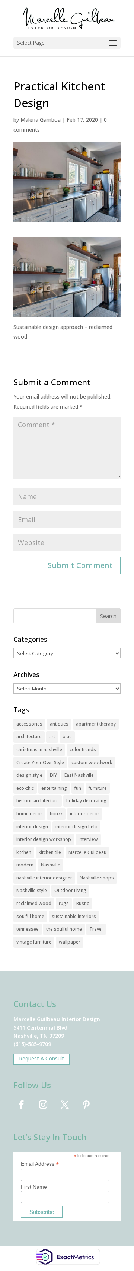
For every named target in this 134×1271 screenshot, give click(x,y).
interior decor (84, 814)
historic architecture (37, 801)
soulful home (30, 916)
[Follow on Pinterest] (86, 1104)
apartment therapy (96, 724)
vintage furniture (33, 942)
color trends (83, 749)
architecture (29, 736)
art (52, 736)
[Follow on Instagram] (43, 1104)
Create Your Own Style (40, 762)
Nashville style (31, 890)
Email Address (40, 1164)
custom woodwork (91, 762)
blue (67, 736)
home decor (29, 814)
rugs (64, 903)
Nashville (50, 865)
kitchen (23, 852)
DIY (53, 775)
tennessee (27, 929)
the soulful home (64, 929)
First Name (34, 1187)
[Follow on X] (65, 1104)
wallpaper (69, 942)
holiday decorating (86, 801)
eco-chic (25, 788)
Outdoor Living (70, 890)
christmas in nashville (39, 749)
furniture (98, 788)
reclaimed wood (33, 903)
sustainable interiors (74, 916)
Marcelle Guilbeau (87, 852)
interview (88, 839)
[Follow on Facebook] (21, 1104)
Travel (96, 929)
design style (29, 775)
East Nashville (79, 775)
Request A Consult (41, 1058)
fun (77, 788)
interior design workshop (43, 839)
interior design (32, 826)
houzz (56, 814)
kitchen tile (50, 852)
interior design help (76, 826)
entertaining (54, 788)
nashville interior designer (44, 878)
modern (25, 865)
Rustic (82, 903)
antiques (59, 724)
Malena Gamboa (40, 119)
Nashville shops (97, 878)
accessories (29, 724)
